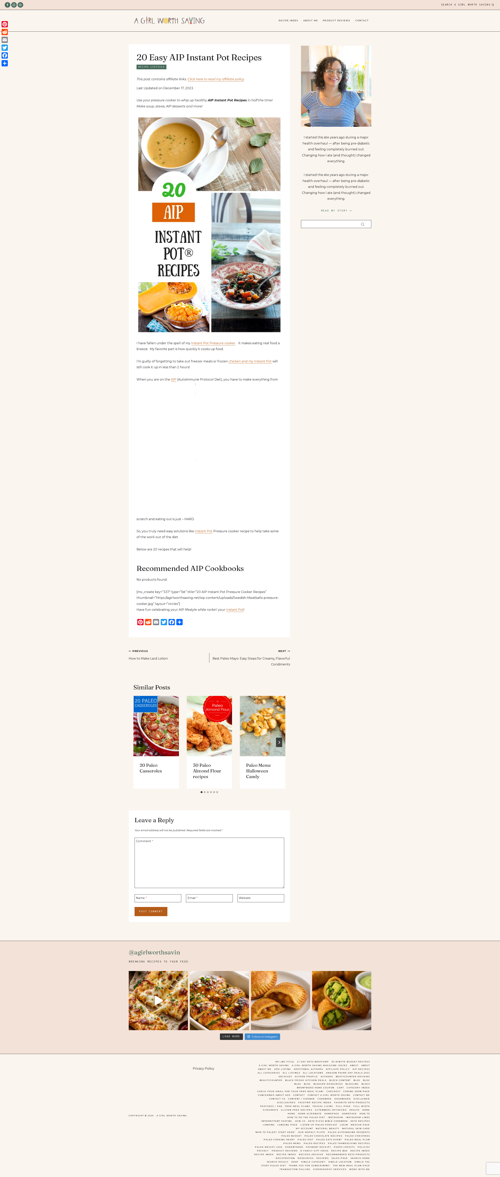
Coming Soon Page (356, 1091)
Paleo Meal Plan (357, 1139)
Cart (340, 1087)
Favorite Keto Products (352, 1102)
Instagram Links (358, 1117)
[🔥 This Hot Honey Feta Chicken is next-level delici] (219, 1000)
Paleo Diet (305, 1139)
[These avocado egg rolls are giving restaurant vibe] (341, 1000)
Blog (357, 1080)
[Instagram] (14, 5)
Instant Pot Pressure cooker (213, 343)
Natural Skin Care (356, 1128)
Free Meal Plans (297, 1106)
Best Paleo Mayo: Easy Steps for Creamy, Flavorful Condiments (251, 658)
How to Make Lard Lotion (148, 655)
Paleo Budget (291, 1136)
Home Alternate (310, 1113)
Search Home (360, 1158)
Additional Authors (308, 1069)
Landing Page (288, 1125)
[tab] (202, 792)
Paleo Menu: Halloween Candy (258, 771)
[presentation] (156, 726)
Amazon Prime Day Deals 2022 (348, 1073)
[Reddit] (5, 32)
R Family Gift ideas (314, 1150)
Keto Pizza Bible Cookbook (328, 1121)
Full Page (343, 1106)
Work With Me (359, 1169)
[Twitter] (5, 48)
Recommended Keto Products (348, 1154)
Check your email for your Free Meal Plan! (290, 1091)
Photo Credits (344, 1147)
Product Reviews (336, 20)
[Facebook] (7, 5)
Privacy (263, 1150)
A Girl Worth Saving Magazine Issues (319, 1065)
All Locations (313, 1073)
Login (344, 1125)
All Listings (291, 1073)
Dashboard (342, 1099)
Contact (362, 20)
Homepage (331, 1113)
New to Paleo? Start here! (275, 1132)
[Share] (5, 63)
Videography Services (329, 1169)
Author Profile (306, 1076)
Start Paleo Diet (273, 1165)
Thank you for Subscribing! (309, 1165)
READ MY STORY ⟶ (336, 210)
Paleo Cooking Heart (279, 1139)
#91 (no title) (284, 1061)
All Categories (269, 1073)
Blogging (352, 1084)
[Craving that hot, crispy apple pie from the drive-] (280, 1000)
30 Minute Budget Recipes (351, 1061)
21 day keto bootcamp (313, 1061)
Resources (306, 1158)
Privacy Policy (203, 1068)
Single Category (313, 1162)
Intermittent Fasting (276, 1121)
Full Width (362, 1106)
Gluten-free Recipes (296, 1110)
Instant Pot (203, 531)
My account (304, 1128)
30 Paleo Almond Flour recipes (207, 771)
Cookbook (325, 1099)
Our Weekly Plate (311, 1132)
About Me (310, 20)
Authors (327, 1076)
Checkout (334, 1091)
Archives (285, 1076)
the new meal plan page (351, 1165)
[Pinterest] (20, 5)
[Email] (5, 40)
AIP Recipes (361, 1069)
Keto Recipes (360, 1121)
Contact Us (277, 1099)
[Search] (362, 224)
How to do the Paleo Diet (306, 1117)
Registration (285, 1158)
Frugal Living (323, 1106)
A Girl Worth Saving (274, 1065)
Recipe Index (288, 20)
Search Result (277, 1162)
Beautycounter (271, 1080)
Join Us (300, 1121)
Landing (269, 1125)
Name (141, 898)
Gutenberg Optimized (331, 1110)
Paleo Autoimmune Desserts (349, 1132)
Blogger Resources (328, 1084)
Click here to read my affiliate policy (216, 79)
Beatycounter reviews (353, 1076)
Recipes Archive (311, 1154)
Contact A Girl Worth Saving (329, 1095)
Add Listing (282, 1069)
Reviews (322, 1158)
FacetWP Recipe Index (314, 1102)
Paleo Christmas (357, 1136)
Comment (144, 841)
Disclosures (286, 1102)
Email (192, 898)
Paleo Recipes (314, 1143)
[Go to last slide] (140, 742)
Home (366, 1110)
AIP (173, 379)
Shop (294, 1162)
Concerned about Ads (274, 1095)
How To (365, 1113)
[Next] (279, 742)
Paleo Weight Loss (268, 1147)
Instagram (335, 1117)
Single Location (340, 1162)
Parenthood (294, 1147)
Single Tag (362, 1162)
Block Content (340, 1080)
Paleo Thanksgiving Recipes (349, 1143)
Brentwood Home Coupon (315, 1087)
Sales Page (339, 1158)
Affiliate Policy (338, 1069)
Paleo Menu (292, 1143)
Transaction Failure (295, 1169)
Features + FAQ (271, 1106)
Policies (364, 1147)
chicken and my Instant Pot (250, 361)
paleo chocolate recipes (323, 1136)
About (354, 1065)
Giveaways (270, 1110)
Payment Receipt (318, 1147)
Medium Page (360, 1125)
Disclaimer (362, 1099)
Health (354, 1110)
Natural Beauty (327, 1128)
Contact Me (361, 1095)
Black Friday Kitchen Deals (306, 1080)
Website (245, 898)
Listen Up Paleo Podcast (318, 1125)
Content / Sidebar (301, 1099)
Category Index (358, 1087)
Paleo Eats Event (329, 1139)
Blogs (366, 1084)
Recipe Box (339, 1150)
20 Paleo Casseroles (151, 768)
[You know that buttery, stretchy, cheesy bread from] (158, 1000)
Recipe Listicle (151, 67)
